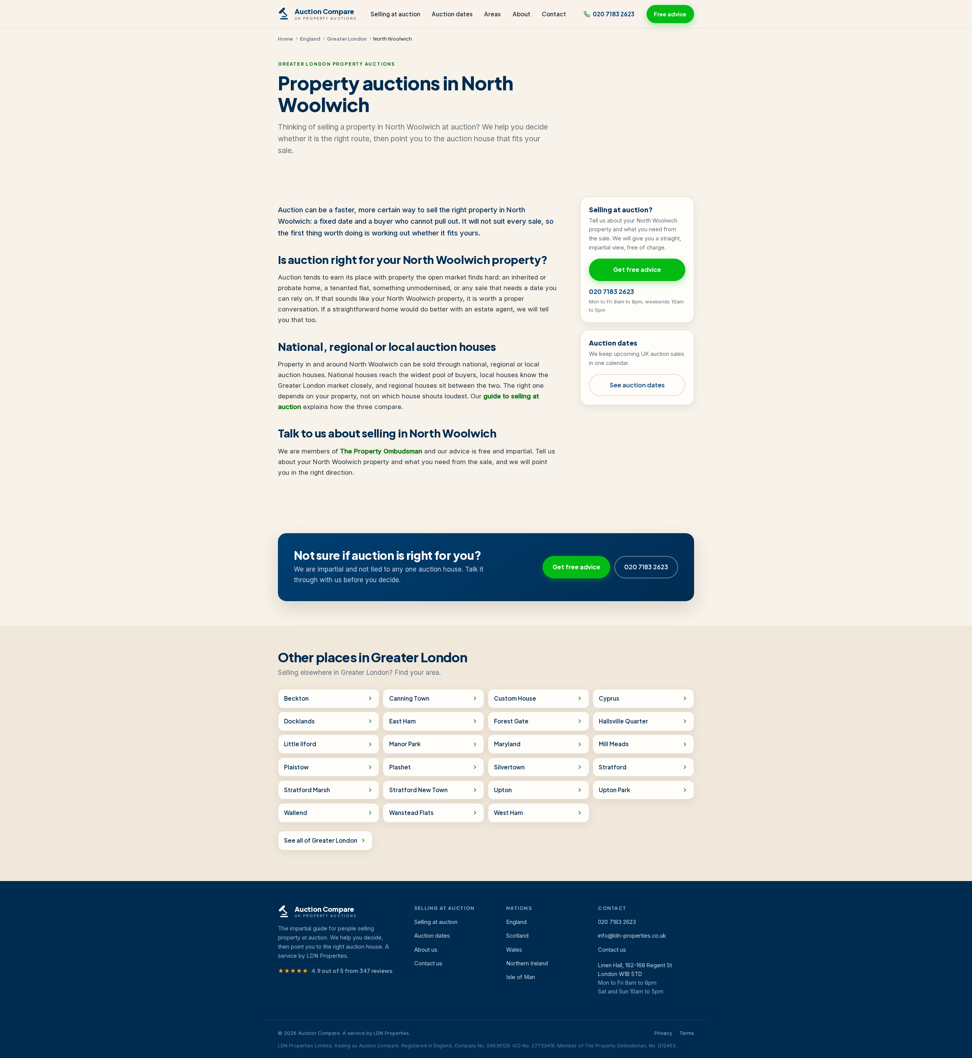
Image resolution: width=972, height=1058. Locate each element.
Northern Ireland (527, 963)
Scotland (517, 935)
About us (425, 949)
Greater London (347, 38)
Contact (554, 13)
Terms (686, 1033)
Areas (492, 13)
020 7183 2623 (613, 13)
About (521, 13)
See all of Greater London (320, 840)
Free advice (670, 14)
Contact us (428, 963)
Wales (514, 949)
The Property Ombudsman (381, 451)
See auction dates (637, 385)
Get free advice (637, 269)
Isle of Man (520, 977)
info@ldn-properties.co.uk (632, 935)
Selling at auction (395, 13)
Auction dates (452, 13)
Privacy (663, 1033)
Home (285, 38)
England (310, 38)
